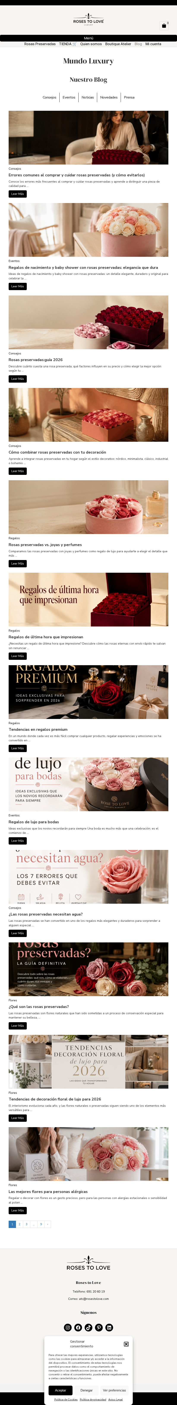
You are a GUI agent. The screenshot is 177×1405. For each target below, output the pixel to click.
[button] (126, 1344)
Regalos (14, 538)
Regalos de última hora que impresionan (46, 637)
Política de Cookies (66, 1399)
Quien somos (91, 44)
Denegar (87, 1390)
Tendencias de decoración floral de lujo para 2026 (55, 1099)
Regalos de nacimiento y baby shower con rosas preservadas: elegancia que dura (83, 267)
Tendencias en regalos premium (38, 729)
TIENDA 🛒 (68, 44)
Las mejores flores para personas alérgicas (48, 1191)
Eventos (69, 97)
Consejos (49, 97)
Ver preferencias (114, 1390)
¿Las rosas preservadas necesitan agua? (46, 914)
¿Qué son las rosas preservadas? (39, 1006)
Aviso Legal (115, 1399)
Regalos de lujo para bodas (34, 822)
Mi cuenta (153, 44)
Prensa (129, 97)
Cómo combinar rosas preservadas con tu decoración (57, 452)
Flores (13, 1000)
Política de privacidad (93, 1399)
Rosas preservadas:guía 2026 (36, 359)
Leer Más (17, 194)
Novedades (109, 97)
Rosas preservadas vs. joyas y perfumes (45, 544)
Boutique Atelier (118, 44)
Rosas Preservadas (40, 44)
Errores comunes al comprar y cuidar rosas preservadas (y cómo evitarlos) (77, 175)
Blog (138, 44)
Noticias (88, 97)
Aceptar (60, 1390)
